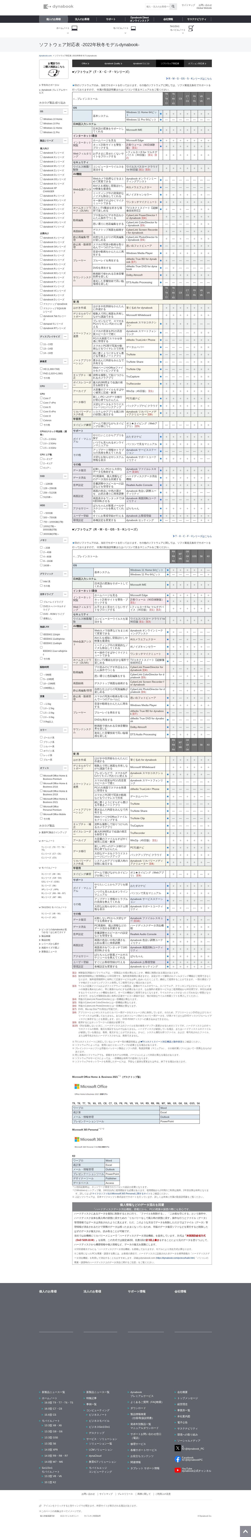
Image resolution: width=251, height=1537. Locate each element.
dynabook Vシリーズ (53, 204)
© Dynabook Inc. (205, 1516)
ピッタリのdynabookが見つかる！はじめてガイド (54, 931)
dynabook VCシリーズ (54, 290)
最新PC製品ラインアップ (54, 832)
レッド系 (47, 755)
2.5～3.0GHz (49, 448)
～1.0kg (47, 704)
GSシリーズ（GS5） (51, 882)
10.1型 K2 (50, 1482)
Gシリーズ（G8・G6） (52, 878)
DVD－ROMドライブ (53, 614)
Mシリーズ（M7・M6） (52, 897)
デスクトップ (96, 1432)
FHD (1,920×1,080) (53, 373)
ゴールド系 (48, 737)
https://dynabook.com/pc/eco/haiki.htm (175, 1258)
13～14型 (48, 348)
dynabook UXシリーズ (54, 222)
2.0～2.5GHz (49, 443)
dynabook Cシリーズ (53, 161)
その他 (46, 378)
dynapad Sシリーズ (53, 324)
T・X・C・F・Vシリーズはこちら (193, 536)
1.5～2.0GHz (49, 439)
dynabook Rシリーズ (53, 196)
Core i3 (47, 416)
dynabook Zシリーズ (53, 170)
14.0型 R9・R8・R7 (56, 1455)
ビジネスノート (98, 1414)
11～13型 (48, 344)
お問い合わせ (205, 5)
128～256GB (49, 488)
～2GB (46, 548)
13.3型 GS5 (51, 1437)
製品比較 (46, 940)
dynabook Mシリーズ (53, 166)
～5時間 (47, 675)
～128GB (48, 484)
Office (85, 63)
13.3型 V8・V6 (53, 1476)
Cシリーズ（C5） (50, 858)
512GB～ (48, 497)
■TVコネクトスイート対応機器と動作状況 (161, 1041)
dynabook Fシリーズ (53, 209)
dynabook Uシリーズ (53, 260)
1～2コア (48, 459)
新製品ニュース (49, 951)
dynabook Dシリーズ (53, 213)
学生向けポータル (50, 85)
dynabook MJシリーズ (54, 273)
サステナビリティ (196, 19)
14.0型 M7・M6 (53, 1461)
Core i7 (47, 398)
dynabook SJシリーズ (54, 251)
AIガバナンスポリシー (69, 1516)
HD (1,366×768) (51, 369)
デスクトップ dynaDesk (55, 304)
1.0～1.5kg (48, 708)
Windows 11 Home (52, 128)
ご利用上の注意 (163, 1494)
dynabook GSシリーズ (54, 179)
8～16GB (48, 561)
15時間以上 (49, 688)
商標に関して (144, 1494)
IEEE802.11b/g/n (51, 634)
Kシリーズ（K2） (49, 917)
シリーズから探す (50, 944)
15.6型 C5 (50, 1414)
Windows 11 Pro (51, 132)
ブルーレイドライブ (53, 602)
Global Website (204, 8)
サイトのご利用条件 (92, 1516)
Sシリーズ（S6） (49, 885)
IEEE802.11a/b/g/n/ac (54, 639)
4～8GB (47, 556)
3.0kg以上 (48, 721)
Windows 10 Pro (51, 123)
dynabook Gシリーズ (53, 175)
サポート (111, 19)
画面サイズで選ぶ (50, 947)
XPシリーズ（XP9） (51, 889)
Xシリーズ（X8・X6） (52, 874)
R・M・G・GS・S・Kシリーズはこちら (190, 78)
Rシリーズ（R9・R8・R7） (54, 893)
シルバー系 (48, 746)
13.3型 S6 (50, 1443)
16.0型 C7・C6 (53, 1408)
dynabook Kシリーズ (53, 218)
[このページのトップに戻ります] (245, 1531)
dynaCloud (95, 1455)
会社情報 (168, 19)
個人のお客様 (53, 19)
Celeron (47, 420)
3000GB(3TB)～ (51, 534)
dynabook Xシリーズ (53, 157)
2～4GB (47, 552)
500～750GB (49, 517)
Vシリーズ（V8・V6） (52, 913)
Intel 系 (46, 581)
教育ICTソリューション (102, 1461)
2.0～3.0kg (48, 717)
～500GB (48, 513)
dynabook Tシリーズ (53, 153)
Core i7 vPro (49, 402)
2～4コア (48, 463)
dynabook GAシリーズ (54, 246)
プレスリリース (125, 1494)
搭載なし (47, 618)
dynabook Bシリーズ (53, 277)
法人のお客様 (82, 19)
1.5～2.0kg (48, 713)
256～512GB (49, 492)
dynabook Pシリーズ (53, 282)
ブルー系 (47, 759)
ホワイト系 (48, 751)
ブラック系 (48, 742)
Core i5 (47, 407)
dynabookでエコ (140, 63)
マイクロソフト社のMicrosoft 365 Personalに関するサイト (121, 1193)
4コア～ (47, 468)
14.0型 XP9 (51, 1449)
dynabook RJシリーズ (54, 264)
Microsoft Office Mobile (54, 814)
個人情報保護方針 (47, 1516)
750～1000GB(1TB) (53, 522)
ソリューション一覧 (100, 1443)
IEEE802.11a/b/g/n (52, 643)
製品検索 (46, 936)
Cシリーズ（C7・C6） (52, 854)
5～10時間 (48, 679)
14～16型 (48, 353)
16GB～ (47, 565)
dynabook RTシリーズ (54, 328)
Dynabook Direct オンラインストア (139, 19)
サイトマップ (188, 5)
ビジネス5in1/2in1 (99, 1426)
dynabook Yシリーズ (53, 226)
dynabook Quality (113, 63)
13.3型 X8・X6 (53, 1425)
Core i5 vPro (49, 411)
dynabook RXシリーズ (54, 200)
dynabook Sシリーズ (53, 183)
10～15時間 (49, 683)
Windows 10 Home (52, 119)
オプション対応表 (196, 63)
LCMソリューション (100, 1449)
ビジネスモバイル (99, 1420)
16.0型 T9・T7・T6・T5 (58, 1402)
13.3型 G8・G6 (53, 1431)
